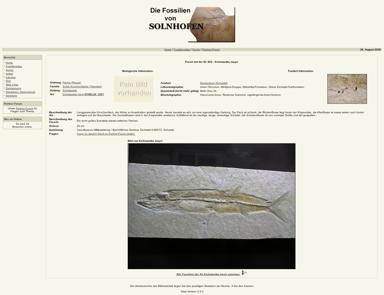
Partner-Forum (211, 49)
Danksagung (13, 88)
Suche (196, 49)
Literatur (11, 77)
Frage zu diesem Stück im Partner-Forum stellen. (106, 133)
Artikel (9, 73)
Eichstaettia (70, 90)
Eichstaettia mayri (83, 94)
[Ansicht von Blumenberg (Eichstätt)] (347, 102)
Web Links (12, 84)
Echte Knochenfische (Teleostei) (82, 86)
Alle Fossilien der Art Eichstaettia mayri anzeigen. (208, 274)
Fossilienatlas (182, 49)
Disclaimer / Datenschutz (20, 91)
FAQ (8, 81)
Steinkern (11, 95)
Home (167, 49)
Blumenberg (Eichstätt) (214, 83)
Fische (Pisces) (72, 82)
